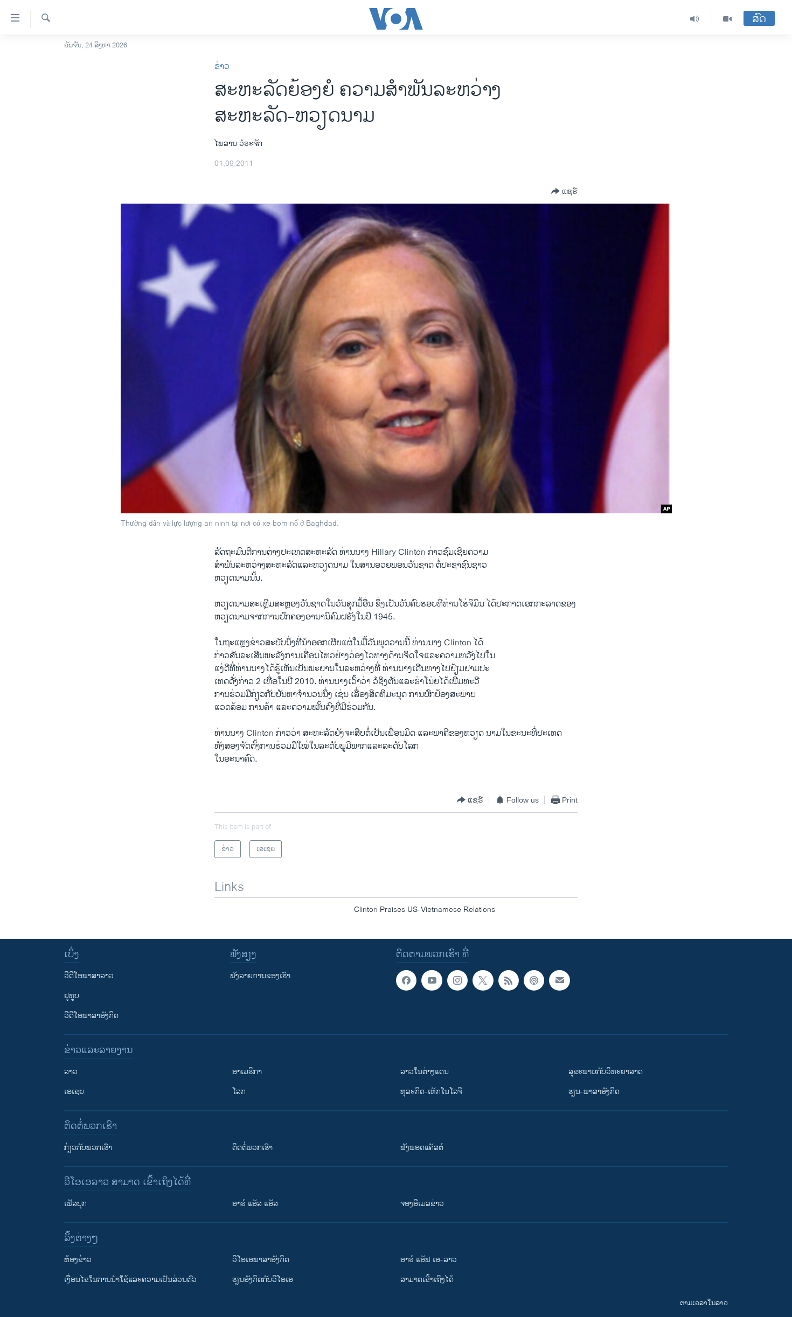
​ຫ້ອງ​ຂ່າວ (78, 1259)
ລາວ (71, 1071)
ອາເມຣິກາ (247, 1071)
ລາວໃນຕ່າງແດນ (424, 1071)
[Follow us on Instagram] (457, 980)
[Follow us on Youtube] (431, 980)
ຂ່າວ (222, 66)
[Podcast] (534, 980)
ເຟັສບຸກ (75, 1203)
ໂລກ (239, 1091)
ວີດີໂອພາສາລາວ (89, 975)
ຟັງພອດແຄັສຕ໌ (421, 1147)
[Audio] (694, 19)
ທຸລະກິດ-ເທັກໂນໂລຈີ (431, 1091)
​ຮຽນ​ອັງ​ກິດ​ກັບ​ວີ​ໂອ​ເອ (262, 1279)
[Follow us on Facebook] (406, 980)
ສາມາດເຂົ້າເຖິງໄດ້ (427, 1279)
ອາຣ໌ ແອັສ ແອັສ (255, 1203)
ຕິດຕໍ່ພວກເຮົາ (252, 1147)
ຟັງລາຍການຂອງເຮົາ (260, 975)
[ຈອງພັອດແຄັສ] (559, 980)
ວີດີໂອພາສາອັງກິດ (91, 1015)
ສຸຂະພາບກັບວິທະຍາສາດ (605, 1071)
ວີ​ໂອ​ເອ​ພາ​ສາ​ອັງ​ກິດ (260, 1259)
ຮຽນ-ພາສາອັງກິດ (594, 1091)
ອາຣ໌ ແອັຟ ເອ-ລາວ (428, 1259)
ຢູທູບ (71, 995)
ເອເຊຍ (74, 1091)
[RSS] (508, 980)
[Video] (727, 19)
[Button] (564, 191)
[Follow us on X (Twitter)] (483, 980)
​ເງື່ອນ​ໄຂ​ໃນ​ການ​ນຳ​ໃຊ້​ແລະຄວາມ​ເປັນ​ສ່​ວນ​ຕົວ (130, 1279)
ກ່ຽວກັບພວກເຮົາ (88, 1147)
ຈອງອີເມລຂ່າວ (422, 1203)
